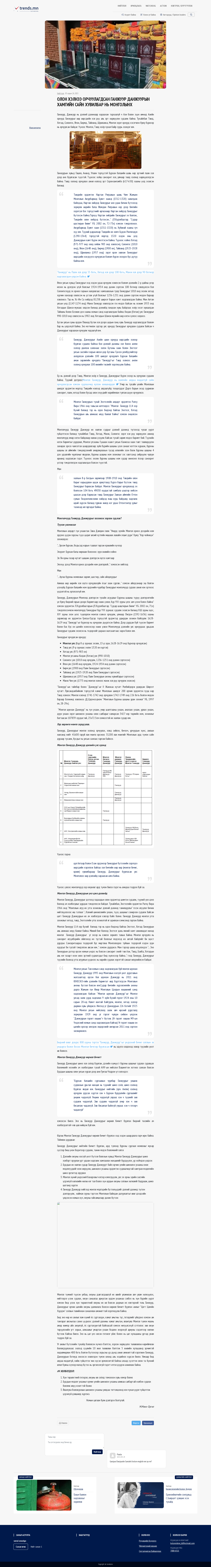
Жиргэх (136, 1422)
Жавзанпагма (35, 127)
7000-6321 (174, 1550)
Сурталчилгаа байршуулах (150, 1551)
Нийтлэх (97, 1451)
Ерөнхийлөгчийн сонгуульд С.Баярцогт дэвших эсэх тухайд (178, 1498)
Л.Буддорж (78, 1488)
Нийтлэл (60, 93)
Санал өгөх (21, 1546)
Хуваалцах (148, 1422)
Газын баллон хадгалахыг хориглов (80, 1498)
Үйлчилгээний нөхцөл (148, 1545)
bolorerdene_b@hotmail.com (182, 1543)
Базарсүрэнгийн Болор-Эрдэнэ (179, 1488)
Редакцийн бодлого (147, 1540)
